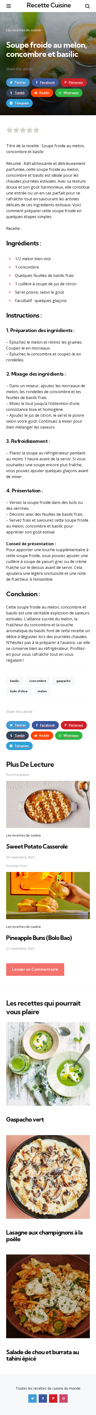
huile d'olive (19, 691)
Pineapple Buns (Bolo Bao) (39, 937)
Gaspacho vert (25, 1119)
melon (42, 691)
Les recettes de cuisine (23, 30)
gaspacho (63, 681)
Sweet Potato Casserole (37, 846)
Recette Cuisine (49, 5)
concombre (37, 681)
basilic (14, 681)
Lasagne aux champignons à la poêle (44, 1235)
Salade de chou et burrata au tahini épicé (42, 1355)
